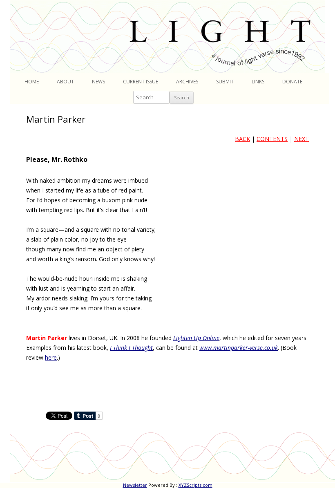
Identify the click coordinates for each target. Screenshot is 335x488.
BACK (242, 139)
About (65, 81)
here (51, 357)
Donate (292, 81)
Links (258, 81)
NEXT (301, 139)
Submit (225, 81)
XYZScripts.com (195, 485)
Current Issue (140, 81)
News (98, 81)
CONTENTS (272, 139)
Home (32, 81)
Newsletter (135, 485)
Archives (187, 81)
